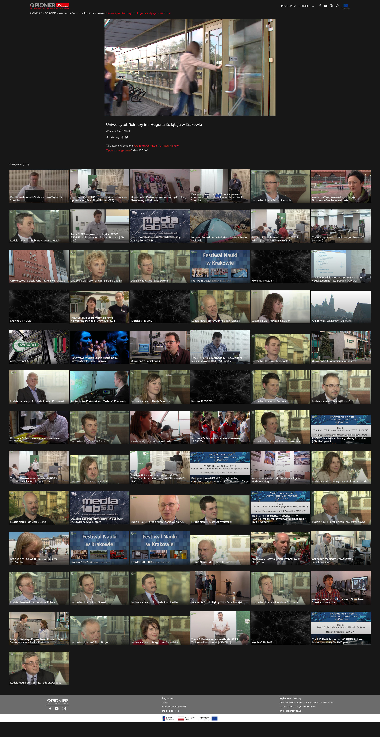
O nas (165, 702)
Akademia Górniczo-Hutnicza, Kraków (156, 145)
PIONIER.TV (288, 6)
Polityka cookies (170, 711)
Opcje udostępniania (118, 150)
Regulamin (168, 698)
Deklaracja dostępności (174, 706)
